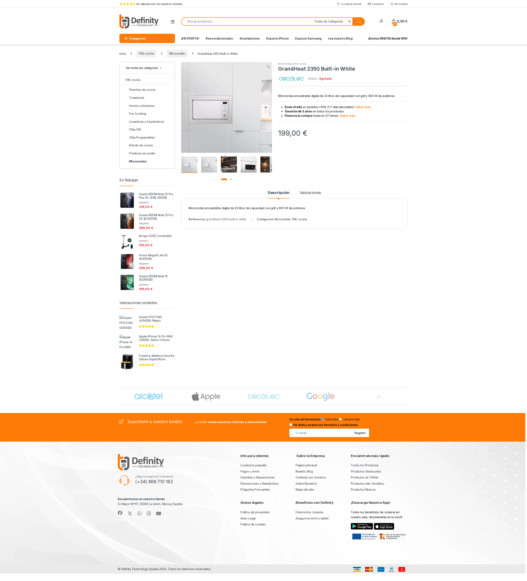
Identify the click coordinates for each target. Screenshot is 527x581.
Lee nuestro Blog (340, 38)
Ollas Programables (142, 137)
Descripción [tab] (278, 193)
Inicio (122, 53)
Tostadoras (136, 97)
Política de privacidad (254, 512)
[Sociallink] (120, 513)
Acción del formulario (305, 419)
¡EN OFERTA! (190, 38)
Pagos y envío (250, 471)
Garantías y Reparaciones (257, 477)
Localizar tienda (351, 4)
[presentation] (407, 396)
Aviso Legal (247, 518)
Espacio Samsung (308, 38)
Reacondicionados (219, 38)
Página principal (306, 465)
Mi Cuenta (401, 4)
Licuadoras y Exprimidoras (146, 121)
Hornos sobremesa (142, 105)
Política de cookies (253, 524)
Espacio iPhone (277, 38)
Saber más (363, 107)
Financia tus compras (309, 512)
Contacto (378, 4)
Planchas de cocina (142, 89)
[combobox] (246, 21)
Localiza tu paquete (253, 465)
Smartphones (250, 38)
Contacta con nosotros (311, 477)
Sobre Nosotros (306, 483)
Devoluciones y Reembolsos (259, 483)
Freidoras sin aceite (142, 153)
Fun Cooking (137, 113)
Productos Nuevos (363, 489)
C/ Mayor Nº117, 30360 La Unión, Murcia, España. (150, 504)
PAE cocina (146, 53)
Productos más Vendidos (367, 483)
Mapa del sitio (305, 489)
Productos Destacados (366, 471)
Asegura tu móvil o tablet (312, 518)
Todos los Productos (365, 465)
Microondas (177, 53)
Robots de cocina (141, 145)
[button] (268, 66)
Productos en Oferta (364, 477)
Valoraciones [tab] (310, 193)
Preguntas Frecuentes (255, 489)
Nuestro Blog (304, 471)
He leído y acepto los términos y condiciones (325, 425)
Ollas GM (135, 129)
